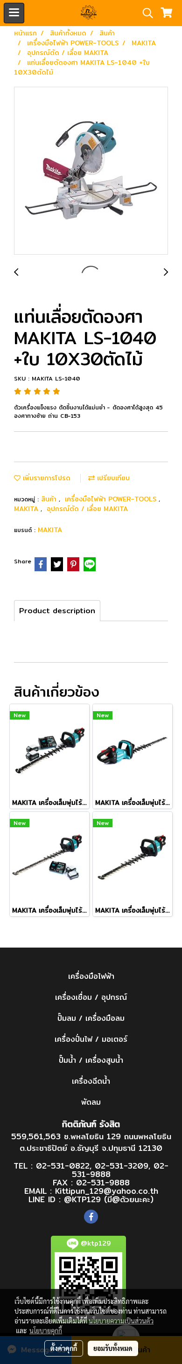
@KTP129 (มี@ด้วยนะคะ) (109, 1199)
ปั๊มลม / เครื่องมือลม (91, 1018)
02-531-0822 (63, 1165)
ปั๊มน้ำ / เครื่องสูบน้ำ (91, 1060)
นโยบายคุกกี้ (45, 1330)
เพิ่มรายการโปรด (45, 478)
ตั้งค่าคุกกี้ (63, 1348)
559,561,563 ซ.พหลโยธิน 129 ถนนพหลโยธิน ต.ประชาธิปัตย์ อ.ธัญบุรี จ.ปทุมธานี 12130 (91, 1142)
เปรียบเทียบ (112, 478)
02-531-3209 (121, 1165)
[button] (144, 13)
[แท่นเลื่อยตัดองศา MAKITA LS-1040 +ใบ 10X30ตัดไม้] (91, 171)
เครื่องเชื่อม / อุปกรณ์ (91, 997)
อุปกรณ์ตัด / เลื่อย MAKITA (87, 509)
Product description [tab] (57, 610)
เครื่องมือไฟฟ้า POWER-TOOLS (112, 499)
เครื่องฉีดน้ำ (91, 1081)
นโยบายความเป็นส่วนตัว (121, 1320)
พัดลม (91, 1102)
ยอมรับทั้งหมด (113, 1348)
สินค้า (50, 499)
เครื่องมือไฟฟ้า (91, 976)
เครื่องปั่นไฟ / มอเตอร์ (91, 1039)
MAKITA (27, 509)
